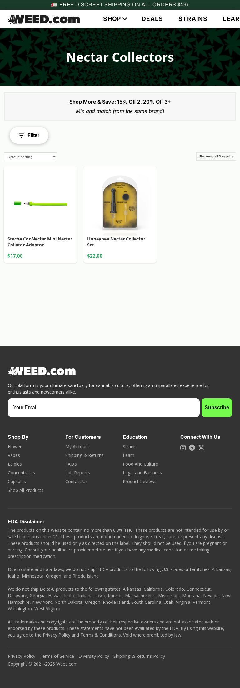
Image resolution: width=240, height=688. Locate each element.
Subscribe (217, 407)
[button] (114, 18)
